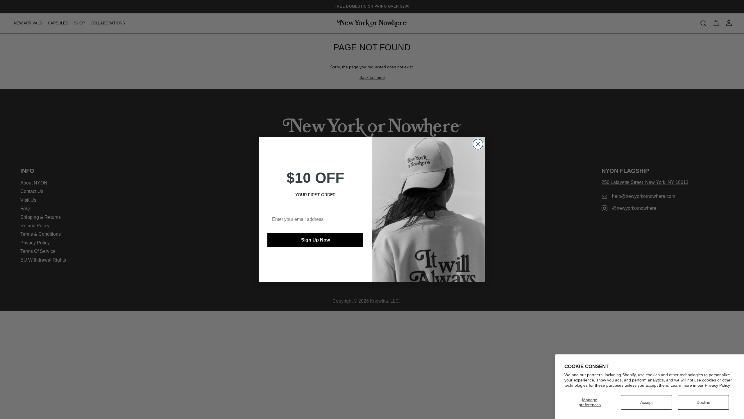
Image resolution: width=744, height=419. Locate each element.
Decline (703, 402)
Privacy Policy (717, 385)
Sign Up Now (315, 239)
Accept (646, 402)
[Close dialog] (478, 144)
